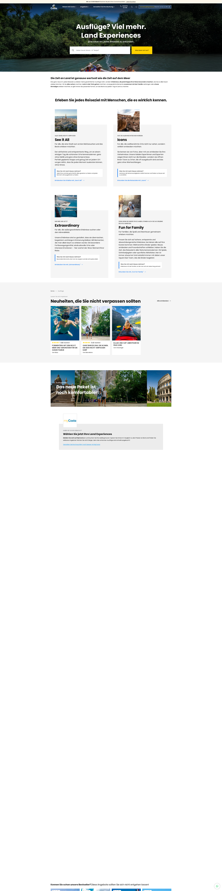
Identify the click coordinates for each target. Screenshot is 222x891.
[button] (136, 7)
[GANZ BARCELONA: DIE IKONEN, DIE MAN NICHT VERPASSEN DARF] (95, 330)
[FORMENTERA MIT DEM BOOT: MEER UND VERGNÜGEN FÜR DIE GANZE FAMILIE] (65, 330)
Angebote (84, 7)
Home (52, 291)
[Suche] (132, 7)
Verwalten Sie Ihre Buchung (103, 7)
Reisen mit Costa (69, 7)
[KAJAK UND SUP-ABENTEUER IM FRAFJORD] (126, 330)
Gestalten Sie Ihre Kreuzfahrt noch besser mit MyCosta (81, 445)
